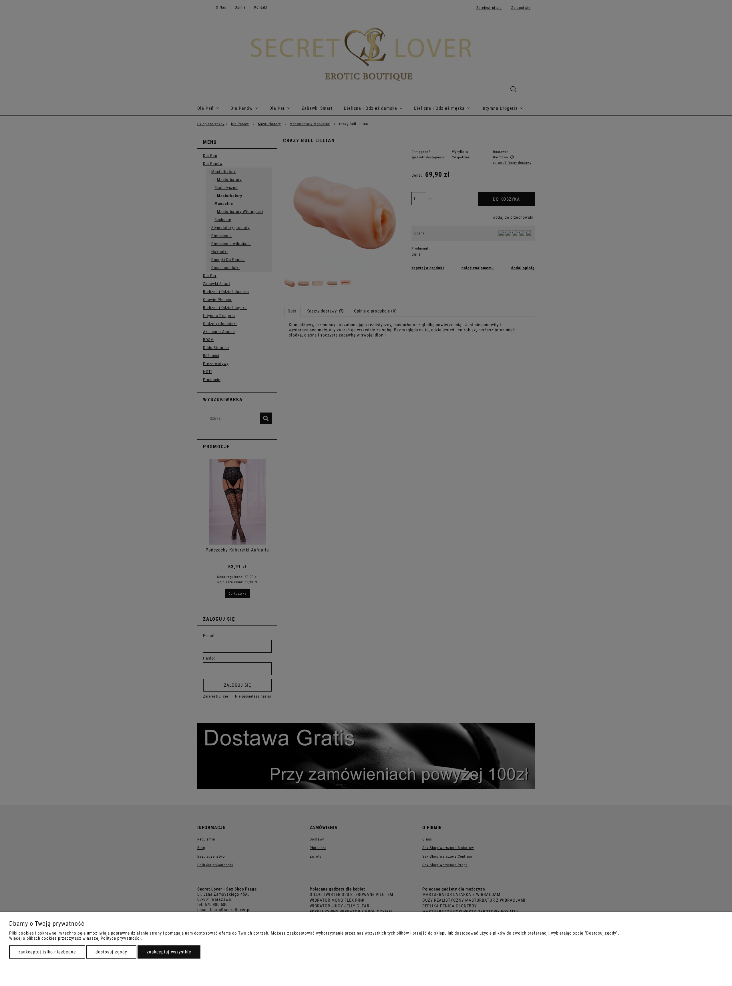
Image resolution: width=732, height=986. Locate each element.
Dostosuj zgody (111, 952)
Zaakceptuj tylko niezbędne (47, 952)
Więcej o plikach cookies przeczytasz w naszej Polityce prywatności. (75, 938)
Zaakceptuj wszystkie (169, 952)
